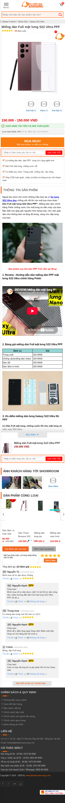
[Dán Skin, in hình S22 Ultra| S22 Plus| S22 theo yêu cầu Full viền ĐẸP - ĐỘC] (8, 509)
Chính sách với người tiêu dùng (19, 716)
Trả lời (5, 578)
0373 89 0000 (30, 754)
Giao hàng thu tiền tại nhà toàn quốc (27, 126)
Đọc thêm (31, 434)
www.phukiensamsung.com (38, 775)
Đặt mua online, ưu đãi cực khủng (32, 142)
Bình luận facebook (43, 549)
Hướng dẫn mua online (15, 700)
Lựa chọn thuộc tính (25, 131)
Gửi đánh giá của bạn (15, 549)
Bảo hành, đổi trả (12, 708)
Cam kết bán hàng (12, 704)
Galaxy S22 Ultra (37, 22)
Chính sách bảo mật (13, 712)
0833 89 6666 (36, 758)
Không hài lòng (36, 601)
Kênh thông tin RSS (13, 724)
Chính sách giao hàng (14, 720)
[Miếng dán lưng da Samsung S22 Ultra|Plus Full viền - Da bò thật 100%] (40, 512)
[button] (28, 540)
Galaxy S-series (9, 22)
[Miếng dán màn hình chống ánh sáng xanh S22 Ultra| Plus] (56, 512)
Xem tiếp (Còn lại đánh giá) (31, 683)
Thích (15, 578)
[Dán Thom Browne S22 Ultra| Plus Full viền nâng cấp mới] (24, 512)
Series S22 (22, 22)
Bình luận (20, 31)
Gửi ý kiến (50, 560)
